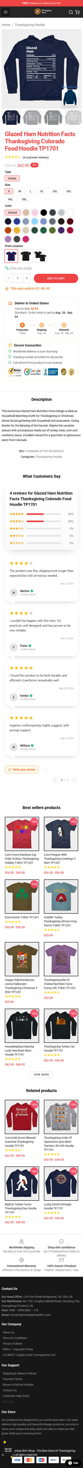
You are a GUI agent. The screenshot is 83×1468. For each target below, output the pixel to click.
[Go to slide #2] (32, 117)
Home (6, 25)
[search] (70, 12)
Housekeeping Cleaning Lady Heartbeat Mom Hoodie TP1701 (19, 1050)
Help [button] (75, 1463)
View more (41, 1074)
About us (8, 1332)
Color (8, 205)
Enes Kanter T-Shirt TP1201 (22, 917)
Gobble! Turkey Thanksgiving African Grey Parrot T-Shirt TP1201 (60, 921)
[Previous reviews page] (55, 780)
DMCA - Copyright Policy (18, 1349)
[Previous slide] (8, 69)
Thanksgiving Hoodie (30, 25)
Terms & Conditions (15, 1338)
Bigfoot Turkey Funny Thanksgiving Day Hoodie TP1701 (20, 1208)
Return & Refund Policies (18, 1384)
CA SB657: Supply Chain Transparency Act (29, 1354)
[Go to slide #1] (11, 117)
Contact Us (10, 1390)
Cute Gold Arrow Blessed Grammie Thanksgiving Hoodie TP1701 (20, 1141)
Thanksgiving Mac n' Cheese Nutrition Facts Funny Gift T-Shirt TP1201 (60, 984)
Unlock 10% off (8, 1450)
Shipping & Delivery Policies (19, 1373)
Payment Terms (12, 1379)
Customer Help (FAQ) (16, 1396)
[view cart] (77, 12)
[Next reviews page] (74, 780)
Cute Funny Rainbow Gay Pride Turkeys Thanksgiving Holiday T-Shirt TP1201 (22, 858)
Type (8, 172)
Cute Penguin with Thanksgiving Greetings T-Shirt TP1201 (60, 858)
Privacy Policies (12, 1343)
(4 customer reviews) (36, 157)
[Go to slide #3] (53, 117)
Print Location (14, 246)
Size (7, 184)
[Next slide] (75, 69)
